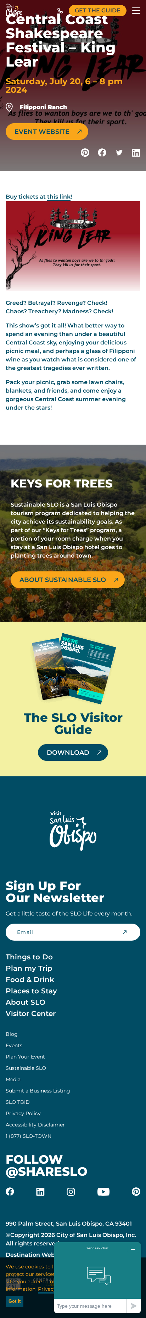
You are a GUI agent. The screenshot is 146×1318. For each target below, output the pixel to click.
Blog (12, 1034)
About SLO (25, 1002)
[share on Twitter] (119, 152)
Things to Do (29, 957)
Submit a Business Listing (38, 1091)
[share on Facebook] (102, 152)
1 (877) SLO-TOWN (28, 1136)
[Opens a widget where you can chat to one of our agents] (97, 1277)
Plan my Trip (29, 968)
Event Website (42, 132)
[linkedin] (40, 1191)
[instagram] (71, 1191)
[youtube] (103, 1191)
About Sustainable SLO (62, 580)
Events (14, 1045)
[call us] (60, 10)
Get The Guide (97, 10)
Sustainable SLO (26, 1068)
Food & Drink (30, 979)
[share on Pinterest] (85, 152)
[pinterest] (136, 1191)
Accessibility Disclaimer (35, 1125)
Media (13, 1079)
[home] (14, 10)
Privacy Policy (23, 1113)
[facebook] (10, 1191)
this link (59, 196)
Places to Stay (31, 991)
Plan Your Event (25, 1057)
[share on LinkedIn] (136, 152)
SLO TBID (18, 1102)
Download (68, 753)
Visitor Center (31, 1013)
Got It (15, 1301)
